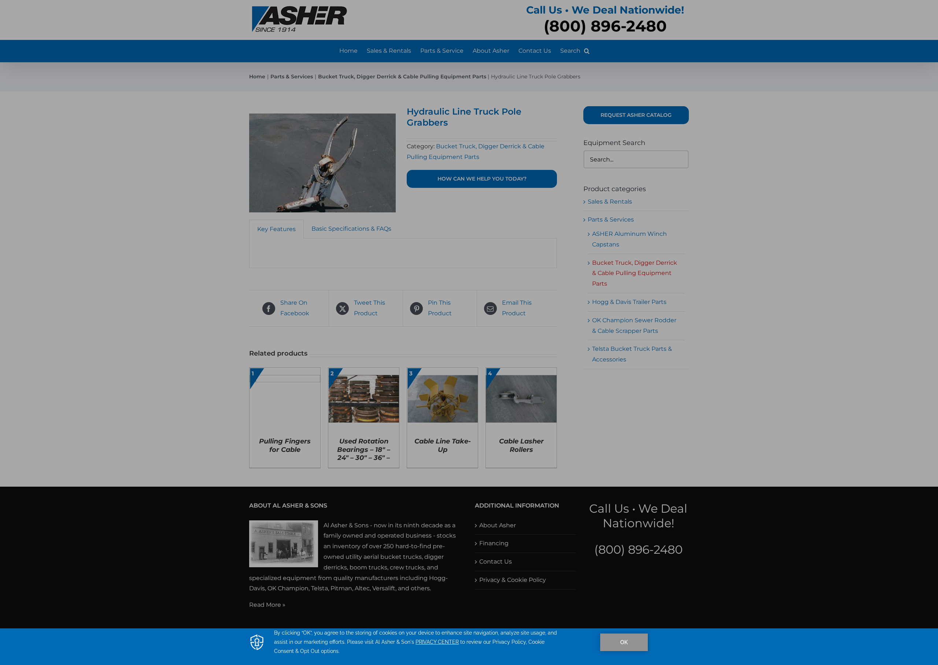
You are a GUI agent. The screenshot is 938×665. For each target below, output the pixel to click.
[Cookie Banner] (469, 646)
